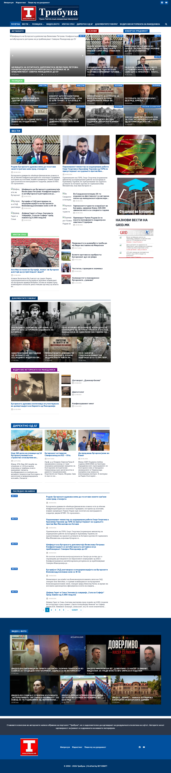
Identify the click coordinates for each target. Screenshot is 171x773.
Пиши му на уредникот (39, 2)
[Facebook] (162, 2)
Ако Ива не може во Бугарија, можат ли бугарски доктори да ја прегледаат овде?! (35, 270)
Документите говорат (106, 24)
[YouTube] (166, 2)
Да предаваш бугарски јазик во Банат (93, 454)
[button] (37, 74)
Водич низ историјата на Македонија (140, 24)
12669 (75, 610)
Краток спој (68, 24)
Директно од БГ (85, 24)
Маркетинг (21, 2)
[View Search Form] (166, 24)
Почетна (15, 24)
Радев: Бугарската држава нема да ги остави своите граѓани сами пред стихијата (33, 167)
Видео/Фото (53, 24)
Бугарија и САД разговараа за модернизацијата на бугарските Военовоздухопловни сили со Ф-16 (77, 570)
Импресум (9, 2)
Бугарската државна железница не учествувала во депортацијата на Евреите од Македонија (35, 404)
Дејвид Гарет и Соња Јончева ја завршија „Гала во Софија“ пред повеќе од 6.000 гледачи (75, 593)
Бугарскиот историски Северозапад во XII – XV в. (58, 454)
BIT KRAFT (102, 766)
